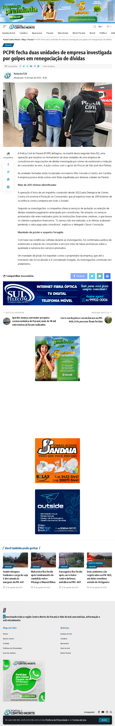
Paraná (8, 45)
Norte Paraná (95, 563)
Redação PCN (20, 73)
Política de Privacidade (57, 720)
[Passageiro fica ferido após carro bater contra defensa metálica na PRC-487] (71, 560)
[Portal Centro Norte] (21, 26)
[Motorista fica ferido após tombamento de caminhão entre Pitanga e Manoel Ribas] (43, 560)
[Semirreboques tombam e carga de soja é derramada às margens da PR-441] (15, 560)
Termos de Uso (79, 720)
